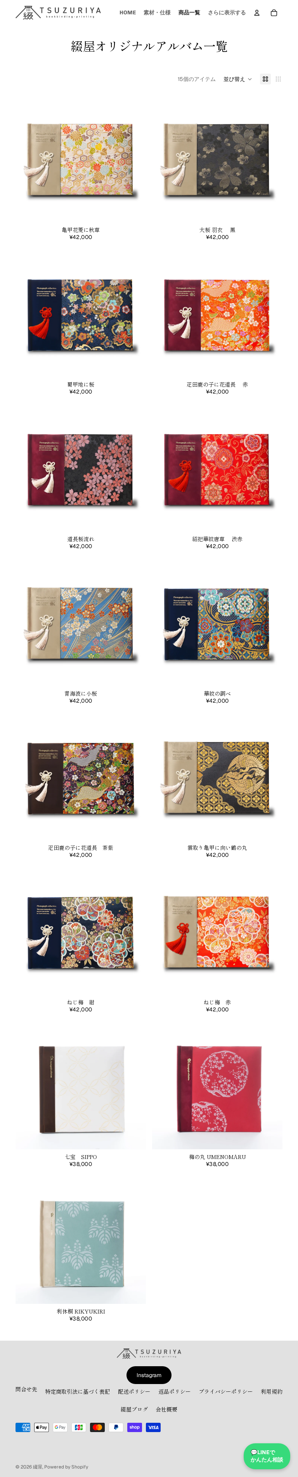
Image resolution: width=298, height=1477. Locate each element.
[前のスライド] (27, 157)
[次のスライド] (134, 157)
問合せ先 (26, 1389)
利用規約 (271, 1391)
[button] (238, 79)
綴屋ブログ (134, 1409)
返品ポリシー (174, 1391)
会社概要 (166, 1409)
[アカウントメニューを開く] (256, 12)
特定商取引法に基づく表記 (77, 1391)
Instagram (149, 1375)
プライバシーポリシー (226, 1391)
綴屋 (37, 1467)
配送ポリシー (134, 1391)
